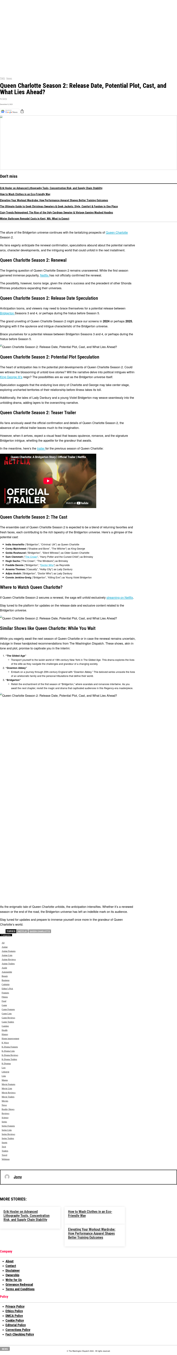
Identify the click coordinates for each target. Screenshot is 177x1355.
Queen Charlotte (40, 931)
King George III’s (11, 377)
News (9, 78)
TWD (2, 78)
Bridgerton (7, 313)
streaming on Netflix (119, 597)
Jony (4, 98)
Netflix (44, 275)
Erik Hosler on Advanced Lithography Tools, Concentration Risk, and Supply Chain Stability (51, 188)
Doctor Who (47, 565)
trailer (41, 448)
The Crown (31, 556)
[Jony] (7, 1177)
